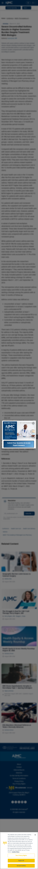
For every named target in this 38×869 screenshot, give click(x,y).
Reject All (21, 860)
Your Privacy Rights (21, 855)
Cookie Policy (15, 852)
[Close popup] (33, 423)
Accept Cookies (21, 865)
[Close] (35, 835)
